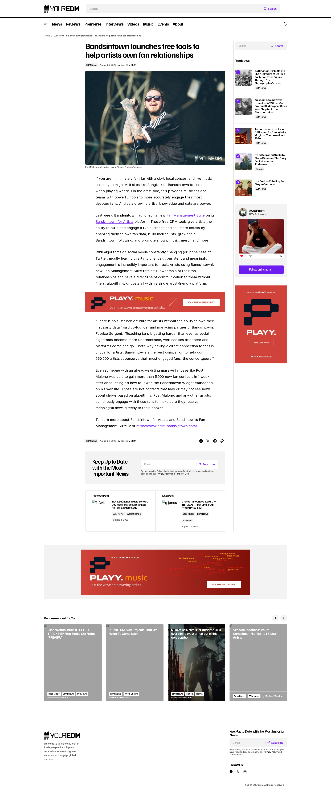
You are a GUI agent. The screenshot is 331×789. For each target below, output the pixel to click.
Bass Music (188, 514)
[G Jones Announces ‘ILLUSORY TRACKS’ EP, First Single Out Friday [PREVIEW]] (73, 662)
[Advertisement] (261, 324)
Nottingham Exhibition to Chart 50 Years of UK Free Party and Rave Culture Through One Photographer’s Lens (270, 77)
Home (47, 35)
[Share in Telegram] (214, 441)
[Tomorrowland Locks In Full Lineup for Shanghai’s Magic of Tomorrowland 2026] (243, 136)
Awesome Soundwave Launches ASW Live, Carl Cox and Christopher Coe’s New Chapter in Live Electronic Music (271, 106)
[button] (46, 24)
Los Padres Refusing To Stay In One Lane (269, 183)
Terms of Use (182, 473)
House (189, 693)
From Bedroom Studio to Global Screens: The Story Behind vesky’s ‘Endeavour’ (270, 159)
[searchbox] (174, 9)
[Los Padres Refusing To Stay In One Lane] (243, 188)
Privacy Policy (164, 473)
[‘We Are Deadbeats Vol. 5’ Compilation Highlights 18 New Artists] (258, 662)
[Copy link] (221, 441)
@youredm (257, 210)
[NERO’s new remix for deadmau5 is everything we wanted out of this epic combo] (196, 662)
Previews (187, 520)
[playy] (155, 302)
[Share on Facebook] (201, 441)
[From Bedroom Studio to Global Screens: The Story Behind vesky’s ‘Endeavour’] (243, 161)
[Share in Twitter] (208, 441)
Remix (199, 693)
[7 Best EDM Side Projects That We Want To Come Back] (135, 662)
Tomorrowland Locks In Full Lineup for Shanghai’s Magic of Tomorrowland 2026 (270, 134)
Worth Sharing (134, 514)
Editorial (260, 169)
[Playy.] (165, 572)
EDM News (59, 35)
